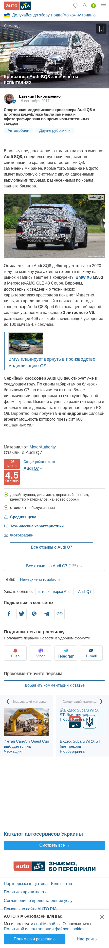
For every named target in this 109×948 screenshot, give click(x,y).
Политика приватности (25, 892)
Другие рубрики (52, 130)
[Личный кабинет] (103, 5)
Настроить (87, 939)
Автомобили (18, 130)
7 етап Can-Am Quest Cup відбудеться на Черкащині (26, 746)
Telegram (47, 617)
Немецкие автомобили (40, 579)
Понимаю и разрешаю (35, 939)
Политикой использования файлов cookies (44, 929)
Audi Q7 (85, 591)
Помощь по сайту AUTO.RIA (30, 909)
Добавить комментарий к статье (55, 685)
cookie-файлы (47, 924)
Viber (34, 617)
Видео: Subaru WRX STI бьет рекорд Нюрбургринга (80, 746)
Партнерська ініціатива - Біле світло (38, 883)
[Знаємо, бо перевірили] (54, 870)
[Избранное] (75, 5)
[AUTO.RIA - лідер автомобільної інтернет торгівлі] (17, 6)
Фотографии (21, 535)
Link (59, 617)
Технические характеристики (37, 526)
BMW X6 (84, 277)
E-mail (91, 656)
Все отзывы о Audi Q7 (51, 547)
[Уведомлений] (84, 5)
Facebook (9, 617)
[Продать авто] (93, 5)
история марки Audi (54, 591)
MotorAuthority (43, 447)
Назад (14, 26)
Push (15, 656)
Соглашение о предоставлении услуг (39, 900)
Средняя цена (23, 517)
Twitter (22, 617)
